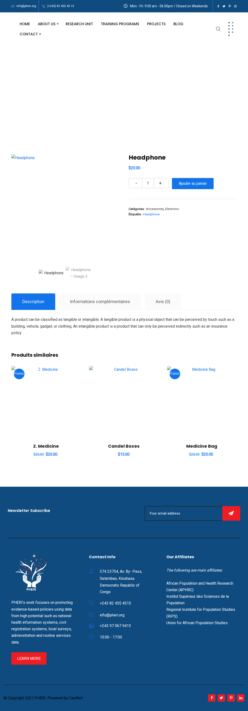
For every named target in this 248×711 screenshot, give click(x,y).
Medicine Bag (201, 446)
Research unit (79, 23)
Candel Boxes (124, 446)
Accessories (155, 209)
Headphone (151, 214)
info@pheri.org (26, 6)
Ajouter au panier (193, 183)
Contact (29, 34)
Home (25, 23)
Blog (178, 23)
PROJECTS (156, 23)
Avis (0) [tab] (163, 301)
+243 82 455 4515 (115, 603)
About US (46, 23)
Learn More (29, 658)
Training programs (120, 23)
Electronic (172, 209)
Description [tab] (33, 301)
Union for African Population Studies (197, 623)
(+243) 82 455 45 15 (60, 6)
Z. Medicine (46, 446)
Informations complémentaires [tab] (100, 301)
